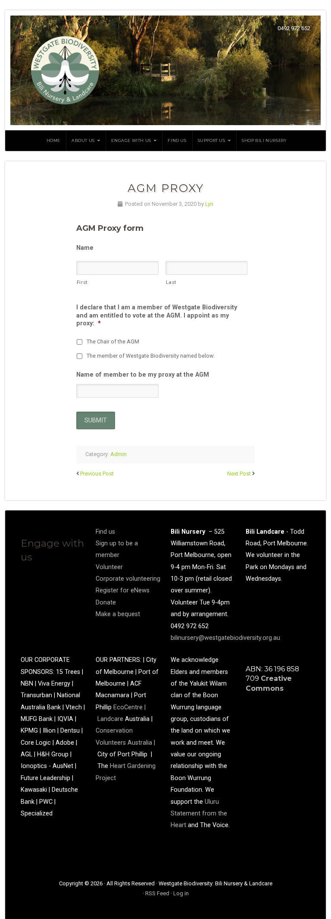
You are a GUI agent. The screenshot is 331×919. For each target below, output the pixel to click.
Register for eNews (123, 590)
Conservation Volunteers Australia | (125, 742)
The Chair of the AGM (113, 341)
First (82, 282)
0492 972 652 (294, 28)
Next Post (239, 473)
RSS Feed (157, 893)
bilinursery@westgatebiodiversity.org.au (225, 638)
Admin (118, 454)
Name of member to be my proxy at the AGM (142, 374)
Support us (211, 140)
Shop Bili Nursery (264, 140)
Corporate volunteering (128, 578)
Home (53, 140)
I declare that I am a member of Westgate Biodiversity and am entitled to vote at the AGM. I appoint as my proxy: (156, 315)
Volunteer (109, 567)
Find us (177, 140)
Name (85, 248)
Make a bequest (118, 614)
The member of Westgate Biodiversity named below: (151, 355)
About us (83, 140)
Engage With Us (131, 140)
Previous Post (97, 473)
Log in (181, 893)
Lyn (209, 204)
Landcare (111, 719)
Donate (106, 602)
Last (171, 282)
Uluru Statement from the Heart (199, 813)
